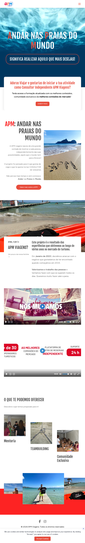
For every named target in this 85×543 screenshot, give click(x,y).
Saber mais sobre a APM (29, 187)
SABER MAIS (42, 104)
